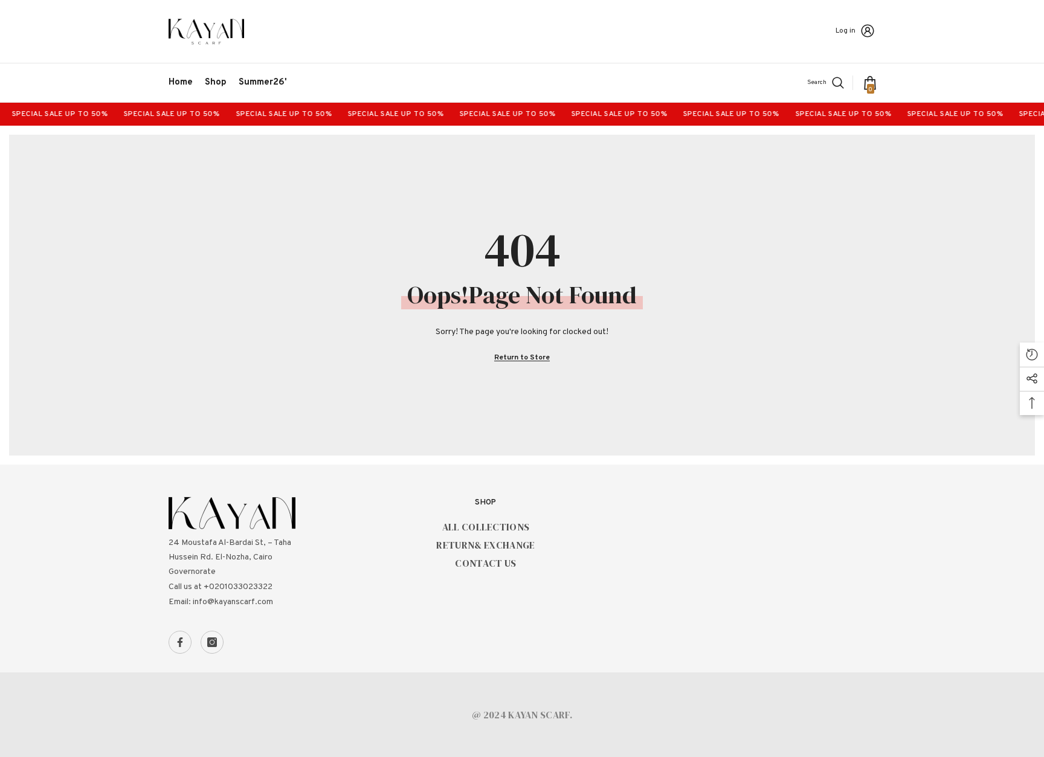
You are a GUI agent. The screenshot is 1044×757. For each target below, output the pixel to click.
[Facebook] (180, 642)
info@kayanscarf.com (233, 602)
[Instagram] (212, 642)
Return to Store (522, 357)
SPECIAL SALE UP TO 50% (52, 114)
